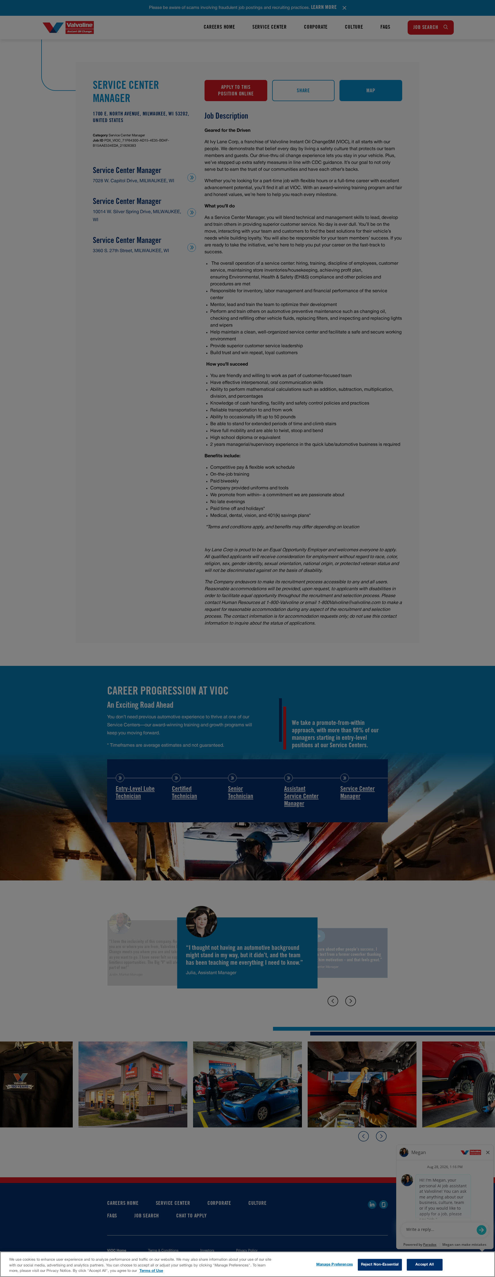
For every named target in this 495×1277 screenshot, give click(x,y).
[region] (247, 1264)
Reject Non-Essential (380, 1264)
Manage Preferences (334, 1264)
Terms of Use (151, 1271)
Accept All (424, 1264)
